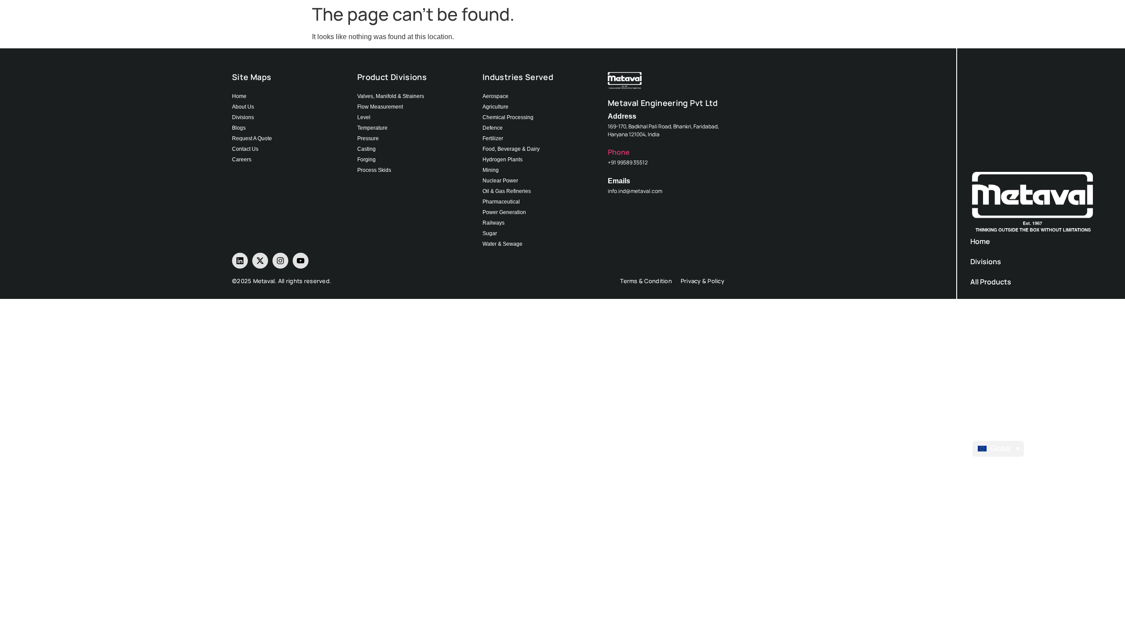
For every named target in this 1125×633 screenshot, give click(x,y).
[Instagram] (280, 261)
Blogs (979, 342)
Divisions (985, 261)
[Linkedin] (240, 261)
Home (980, 241)
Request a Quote (998, 322)
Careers (984, 383)
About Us (986, 302)
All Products (990, 282)
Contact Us (989, 362)
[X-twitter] (260, 261)
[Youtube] (300, 261)
